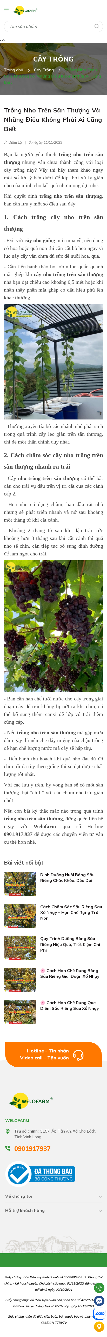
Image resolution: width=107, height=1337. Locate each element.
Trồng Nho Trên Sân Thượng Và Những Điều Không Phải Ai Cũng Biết (53, 119)
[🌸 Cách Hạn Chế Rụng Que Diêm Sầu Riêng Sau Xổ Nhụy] (20, 1011)
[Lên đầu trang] (99, 1275)
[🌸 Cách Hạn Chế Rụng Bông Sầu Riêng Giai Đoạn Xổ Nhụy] (20, 979)
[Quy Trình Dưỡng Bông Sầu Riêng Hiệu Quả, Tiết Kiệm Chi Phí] (20, 947)
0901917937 (32, 1148)
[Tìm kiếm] (96, 26)
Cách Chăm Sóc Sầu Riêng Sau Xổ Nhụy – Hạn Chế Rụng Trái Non (71, 912)
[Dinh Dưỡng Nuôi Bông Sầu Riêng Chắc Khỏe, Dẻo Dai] (20, 883)
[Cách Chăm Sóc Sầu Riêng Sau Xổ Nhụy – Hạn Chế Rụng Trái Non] (20, 915)
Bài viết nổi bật (24, 862)
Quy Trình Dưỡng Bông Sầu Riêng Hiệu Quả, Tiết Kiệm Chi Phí (70, 944)
